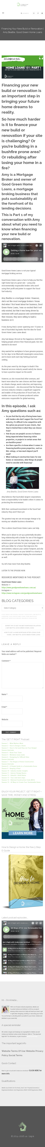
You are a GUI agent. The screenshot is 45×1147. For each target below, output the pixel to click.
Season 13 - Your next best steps (13, 778)
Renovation (33, 618)
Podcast (21, 614)
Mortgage (5, 618)
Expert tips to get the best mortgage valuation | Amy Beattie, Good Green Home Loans (23, 627)
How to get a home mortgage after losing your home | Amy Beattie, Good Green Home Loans (22, 633)
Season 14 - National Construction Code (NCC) (18, 780)
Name (4, 694)
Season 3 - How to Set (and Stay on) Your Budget (19, 748)
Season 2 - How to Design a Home (14, 746)
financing (5, 616)
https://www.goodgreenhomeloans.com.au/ (19, 587)
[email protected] (32, 1036)
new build (25, 618)
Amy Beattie (37, 614)
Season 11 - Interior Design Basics (14, 773)
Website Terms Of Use (13, 1051)
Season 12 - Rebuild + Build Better (14, 775)
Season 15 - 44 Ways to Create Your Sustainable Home (21, 782)
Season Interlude (8, 750)
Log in (31, 1136)
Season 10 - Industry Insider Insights (15, 771)
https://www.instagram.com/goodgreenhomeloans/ (22, 593)
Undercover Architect (22, 4)
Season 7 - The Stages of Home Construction (18, 762)
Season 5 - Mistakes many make (13, 755)
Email (4, 707)
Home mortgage (31, 616)
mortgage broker (15, 618)
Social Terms (15, 1055)
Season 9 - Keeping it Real (11, 768)
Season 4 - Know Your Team (12, 753)
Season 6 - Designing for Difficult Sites (15, 757)
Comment (6, 661)
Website (5, 719)
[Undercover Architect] (22, 1126)
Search (25, 13)
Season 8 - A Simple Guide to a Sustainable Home (19, 766)
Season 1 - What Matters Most (12, 743)
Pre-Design (14, 614)
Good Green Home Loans (17, 616)
